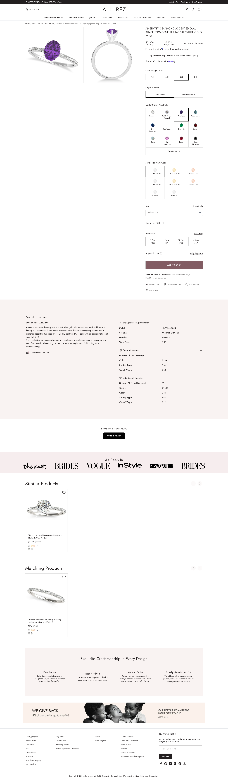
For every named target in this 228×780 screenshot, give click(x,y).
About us (96, 736)
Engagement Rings (53, 17)
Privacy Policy (116, 776)
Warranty (29, 756)
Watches (161, 17)
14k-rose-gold (34, 546)
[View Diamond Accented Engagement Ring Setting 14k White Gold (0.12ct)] (46, 510)
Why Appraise (196, 253)
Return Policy (31, 764)
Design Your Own (142, 17)
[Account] (193, 9)
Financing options (62, 744)
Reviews (124, 748)
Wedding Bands (76, 17)
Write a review (114, 435)
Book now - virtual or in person (132, 756)
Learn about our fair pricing (193, 43)
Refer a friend (31, 740)
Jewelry (92, 17)
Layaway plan (61, 740)
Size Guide (198, 206)
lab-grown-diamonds (32, 549)
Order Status (30, 752)
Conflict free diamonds (129, 740)
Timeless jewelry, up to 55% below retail (44, 2)
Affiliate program (99, 740)
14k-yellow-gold (32, 546)
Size (147, 206)
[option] (153, 77)
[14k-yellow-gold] (32, 546)
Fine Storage (177, 17)
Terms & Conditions (131, 776)
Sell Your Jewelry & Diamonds (67, 748)
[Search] (187, 9)
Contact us (30, 744)
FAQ (27, 748)
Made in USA (173, 2)
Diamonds (107, 17)
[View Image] (35, 465)
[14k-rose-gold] (34, 546)
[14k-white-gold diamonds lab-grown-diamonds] (29, 546)
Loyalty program (32, 736)
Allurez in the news (128, 752)
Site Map (144, 776)
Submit (165, 756)
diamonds (29, 549)
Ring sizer (59, 736)
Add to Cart (174, 265)
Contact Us (162, 278)
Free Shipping (197, 2)
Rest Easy (198, 233)
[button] (174, 223)
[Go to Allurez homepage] (114, 9)
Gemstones (123, 17)
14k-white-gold (29, 546)
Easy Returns (185, 2)
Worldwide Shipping (33, 760)
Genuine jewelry (127, 736)
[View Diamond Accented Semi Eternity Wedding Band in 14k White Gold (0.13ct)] (46, 595)
